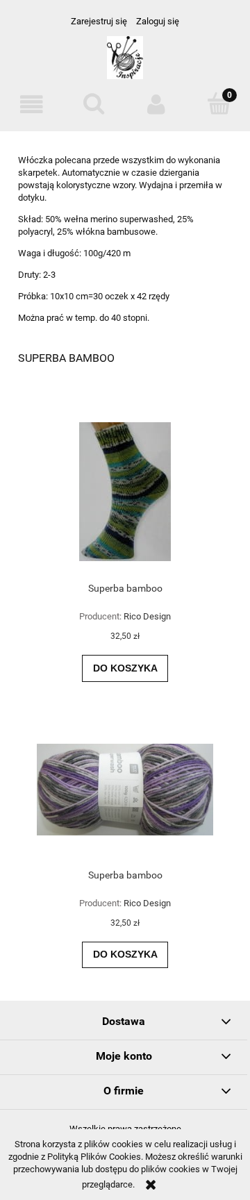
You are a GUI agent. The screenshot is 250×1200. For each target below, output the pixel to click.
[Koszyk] (219, 103)
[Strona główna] (125, 63)
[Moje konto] (156, 104)
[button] (31, 104)
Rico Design (147, 616)
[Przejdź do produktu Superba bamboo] (125, 491)
